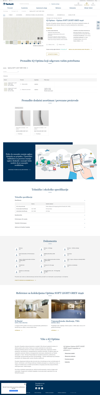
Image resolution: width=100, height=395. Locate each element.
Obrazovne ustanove (70, 356)
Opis (4, 14)
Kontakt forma (82, 0)
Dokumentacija (61, 14)
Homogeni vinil (14, 11)
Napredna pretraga (55, 4)
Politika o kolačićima (62, 392)
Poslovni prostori (69, 359)
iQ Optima (24, 11)
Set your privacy (13, 390)
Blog (96, 0)
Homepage (5, 11)
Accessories (19, 14)
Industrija (67, 362)
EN (11, 0)
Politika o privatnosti (50, 392)
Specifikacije (50, 14)
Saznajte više (71, 14)
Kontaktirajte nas (90, 0)
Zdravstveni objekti (70, 353)
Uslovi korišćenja (38, 392)
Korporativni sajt (27, 392)
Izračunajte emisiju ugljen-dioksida (34, 14)
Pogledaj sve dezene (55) (38, 45)
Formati (11, 14)
